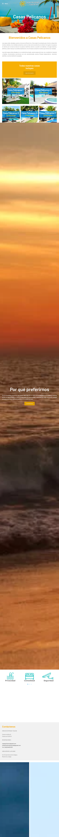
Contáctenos (29, 403)
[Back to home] (29, 3)
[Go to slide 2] (27, 684)
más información (29, 73)
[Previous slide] (28, 30)
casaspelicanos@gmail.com (9, 743)
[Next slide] (30, 30)
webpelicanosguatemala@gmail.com (11, 745)
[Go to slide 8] (31, 684)
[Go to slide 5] (29, 684)
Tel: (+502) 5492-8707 (7, 747)
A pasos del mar (32, 30)
